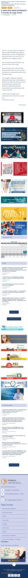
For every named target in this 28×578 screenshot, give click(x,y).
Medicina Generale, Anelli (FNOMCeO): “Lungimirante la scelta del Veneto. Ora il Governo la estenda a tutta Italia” (14, 444)
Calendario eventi (13, 318)
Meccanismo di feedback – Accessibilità (11, 539)
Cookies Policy (5, 528)
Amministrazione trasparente (9, 508)
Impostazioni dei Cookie (6, 573)
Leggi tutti (13, 465)
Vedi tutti (13, 312)
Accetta (4, 7)
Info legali (4, 524)
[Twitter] (15, 575)
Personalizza (16, 7)
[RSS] (9, 575)
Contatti (4, 516)
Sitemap (4, 531)
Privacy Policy (5, 520)
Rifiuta (10, 7)
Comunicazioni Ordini (7, 512)
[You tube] (18, 575)
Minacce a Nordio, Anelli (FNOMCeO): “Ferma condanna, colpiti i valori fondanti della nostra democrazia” (13, 428)
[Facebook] (12, 575)
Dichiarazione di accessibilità (9, 535)
